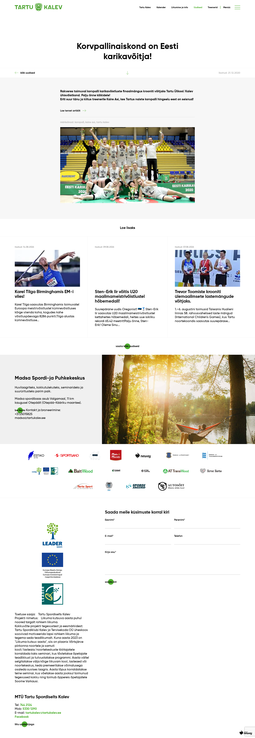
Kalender (161, 7)
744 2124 (26, 705)
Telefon (178, 535)
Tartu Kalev (145, 7)
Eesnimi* (110, 519)
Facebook (22, 717)
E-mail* (109, 535)
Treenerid (213, 7)
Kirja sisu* (110, 552)
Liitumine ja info (179, 7)
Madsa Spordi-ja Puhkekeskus (50, 378)
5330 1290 (30, 709)
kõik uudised (27, 72)
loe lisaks (20, 410)
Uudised (198, 7)
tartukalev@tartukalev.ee (43, 713)
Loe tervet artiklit (70, 110)
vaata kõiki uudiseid (127, 346)
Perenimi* (179, 519)
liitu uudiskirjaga (24, 724)
